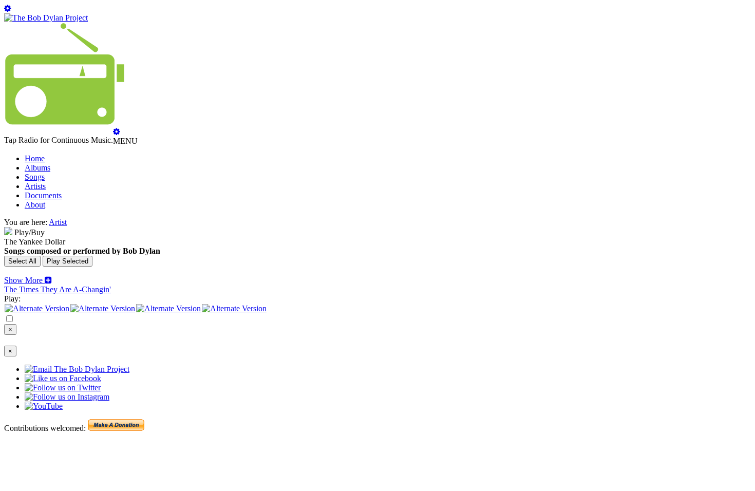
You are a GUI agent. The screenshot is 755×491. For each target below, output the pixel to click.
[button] (28, 280)
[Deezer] (102, 308)
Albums (37, 167)
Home (35, 158)
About (35, 204)
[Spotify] (37, 308)
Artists (35, 186)
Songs (35, 177)
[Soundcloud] (168, 308)
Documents (43, 195)
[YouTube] (234, 308)
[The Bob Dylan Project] (46, 17)
